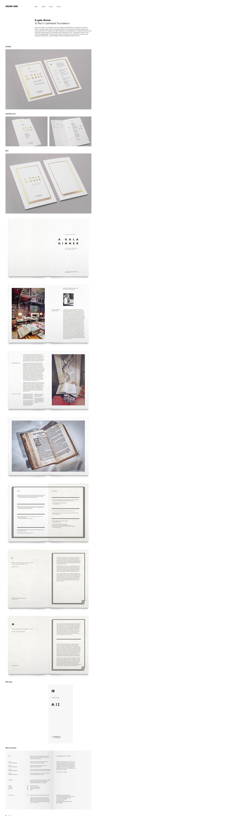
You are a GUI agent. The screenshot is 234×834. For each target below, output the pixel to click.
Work (36, 6)
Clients (43, 6)
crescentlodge (9, 6)
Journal (58, 6)
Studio (51, 6)
